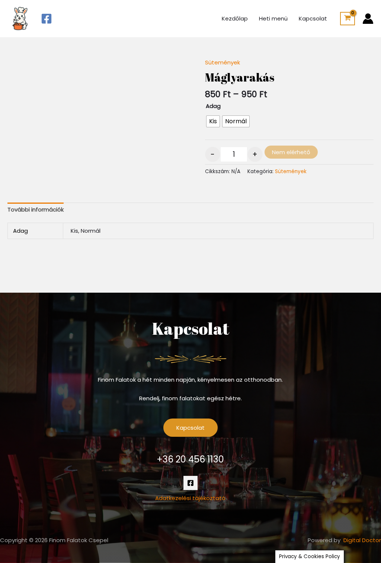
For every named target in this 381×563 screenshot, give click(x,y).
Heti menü (273, 18)
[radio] (213, 121)
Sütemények (222, 62)
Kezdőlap (235, 18)
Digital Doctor (362, 540)
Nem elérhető (291, 152)
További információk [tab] (35, 209)
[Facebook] (46, 18)
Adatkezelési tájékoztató (190, 498)
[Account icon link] (368, 18)
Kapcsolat (313, 18)
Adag (213, 106)
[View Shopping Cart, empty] (347, 18)
